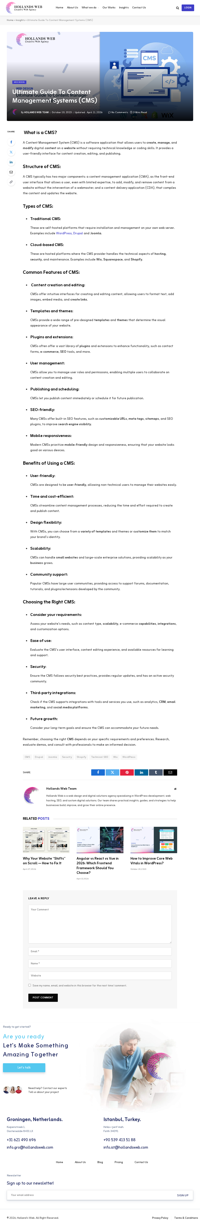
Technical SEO (99, 757)
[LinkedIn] (11, 162)
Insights (124, 7)
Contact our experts (55, 1088)
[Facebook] (11, 142)
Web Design (19, 82)
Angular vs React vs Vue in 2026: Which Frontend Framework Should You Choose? (98, 865)
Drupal (39, 757)
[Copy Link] (11, 182)
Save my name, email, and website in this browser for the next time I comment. (80, 985)
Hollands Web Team (36, 113)
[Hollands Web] (26, 8)
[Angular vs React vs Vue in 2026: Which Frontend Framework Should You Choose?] (100, 840)
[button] (182, 1195)
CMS (27, 757)
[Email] (11, 172)
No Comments (120, 113)
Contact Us (139, 7)
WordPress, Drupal (69, 233)
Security (67, 757)
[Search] (177, 8)
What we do (89, 7)
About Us (72, 7)
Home (59, 7)
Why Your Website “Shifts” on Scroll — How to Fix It (44, 861)
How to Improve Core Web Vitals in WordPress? (151, 861)
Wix (115, 757)
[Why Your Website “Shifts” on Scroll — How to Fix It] (46, 840)
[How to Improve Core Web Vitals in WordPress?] (153, 840)
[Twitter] (11, 152)
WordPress (129, 757)
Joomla (52, 757)
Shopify (81, 757)
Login (187, 8)
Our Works (109, 7)
